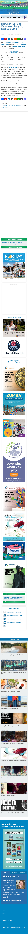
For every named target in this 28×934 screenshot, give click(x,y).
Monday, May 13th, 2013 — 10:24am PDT (11, 34)
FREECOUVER (16, 6)
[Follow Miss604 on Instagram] (12, 13)
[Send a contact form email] (19, 13)
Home (4, 907)
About (18, 10)
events (3, 107)
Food (7, 10)
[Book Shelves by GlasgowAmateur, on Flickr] (14, 51)
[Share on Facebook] (2, 39)
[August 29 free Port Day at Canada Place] (14, 266)
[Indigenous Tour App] (14, 328)
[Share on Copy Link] (21, 39)
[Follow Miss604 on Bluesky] (9, 13)
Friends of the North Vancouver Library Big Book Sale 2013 (12, 26)
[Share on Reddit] (15, 39)
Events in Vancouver (8, 920)
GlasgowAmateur (15, 52)
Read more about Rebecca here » (12, 900)
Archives (22, 872)
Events (15, 10)
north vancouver (9, 105)
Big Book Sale (22, 44)
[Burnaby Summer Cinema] (14, 551)
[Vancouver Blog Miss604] (14, 2)
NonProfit (2, 10)
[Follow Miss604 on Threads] (14, 13)
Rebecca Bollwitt (6, 32)
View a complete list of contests (13, 247)
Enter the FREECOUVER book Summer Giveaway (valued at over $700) (11, 243)
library (6, 107)
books (4, 105)
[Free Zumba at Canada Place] (14, 405)
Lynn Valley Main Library (18, 46)
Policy (4, 917)
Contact (23, 10)
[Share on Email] (12, 39)
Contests (14, 872)
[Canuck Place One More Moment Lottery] (14, 460)
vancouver (20, 105)
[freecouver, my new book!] (14, 868)
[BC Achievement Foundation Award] (14, 377)
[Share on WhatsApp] (18, 39)
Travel (10, 10)
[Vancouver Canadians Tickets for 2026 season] (14, 17)
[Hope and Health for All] (14, 347)
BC (2, 105)
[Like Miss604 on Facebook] (17, 13)
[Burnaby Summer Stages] (14, 428)
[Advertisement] (14, 174)
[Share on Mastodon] (25, 39)
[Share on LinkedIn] (9, 39)
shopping (16, 105)
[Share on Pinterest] (5, 39)
